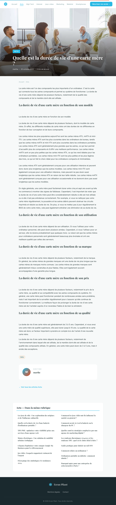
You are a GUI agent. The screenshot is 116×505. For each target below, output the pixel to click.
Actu (21, 4)
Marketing (60, 4)
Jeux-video (49, 4)
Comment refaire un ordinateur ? (74, 451)
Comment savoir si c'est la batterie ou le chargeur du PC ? (77, 424)
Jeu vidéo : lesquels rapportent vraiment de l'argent (35, 454)
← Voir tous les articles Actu (30, 387)
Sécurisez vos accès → (101, 4)
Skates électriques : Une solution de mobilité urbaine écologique (35, 439)
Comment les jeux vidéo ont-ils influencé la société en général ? (78, 416)
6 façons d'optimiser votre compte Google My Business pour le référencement (35, 447)
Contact (66, 492)
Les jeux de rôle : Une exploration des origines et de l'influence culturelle (36, 416)
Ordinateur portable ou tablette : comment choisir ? (78, 457)
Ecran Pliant (60, 484)
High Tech (30, 4)
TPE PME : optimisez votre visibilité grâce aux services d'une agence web (36, 431)
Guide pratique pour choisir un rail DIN (77, 446)
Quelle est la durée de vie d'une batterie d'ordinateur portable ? (34, 424)
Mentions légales (53, 492)
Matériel (70, 4)
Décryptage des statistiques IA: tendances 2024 (34, 462)
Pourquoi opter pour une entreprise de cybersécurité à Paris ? (76, 464)
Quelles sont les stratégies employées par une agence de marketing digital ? (79, 431)
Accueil (14, 4)
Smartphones (81, 4)
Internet (39, 4)
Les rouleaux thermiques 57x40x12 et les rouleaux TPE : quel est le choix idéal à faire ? (79, 439)
